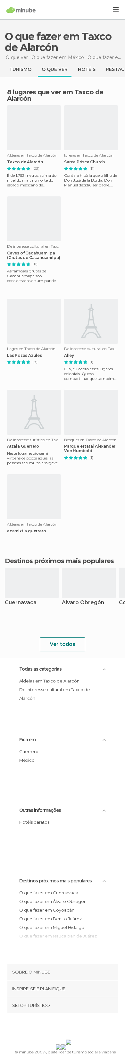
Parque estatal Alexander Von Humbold (89, 448)
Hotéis (87, 69)
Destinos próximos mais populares (59, 561)
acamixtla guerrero (26, 531)
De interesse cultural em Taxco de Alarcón (54, 694)
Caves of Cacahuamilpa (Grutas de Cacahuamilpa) (33, 255)
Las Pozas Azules (24, 355)
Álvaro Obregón (83, 602)
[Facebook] (52, 1028)
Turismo (20, 69)
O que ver (55, 69)
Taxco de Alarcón (25, 162)
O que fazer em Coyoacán (46, 910)
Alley (69, 355)
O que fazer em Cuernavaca (48, 892)
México (27, 760)
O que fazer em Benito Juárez (50, 918)
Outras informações (40, 810)
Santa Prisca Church (84, 162)
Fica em (27, 739)
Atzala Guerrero (23, 446)
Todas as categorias (40, 669)
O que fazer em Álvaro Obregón (53, 901)
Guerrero (28, 751)
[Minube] (21, 9)
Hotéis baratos (34, 822)
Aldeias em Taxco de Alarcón (49, 680)
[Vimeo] (69, 1028)
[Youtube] (77, 1028)
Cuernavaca (21, 602)
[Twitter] (61, 1028)
